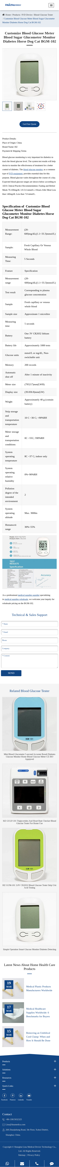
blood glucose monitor (33, 169)
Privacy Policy (33, 1155)
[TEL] (37, 1163)
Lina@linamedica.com (15, 1124)
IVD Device (27, 15)
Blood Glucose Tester (43, 15)
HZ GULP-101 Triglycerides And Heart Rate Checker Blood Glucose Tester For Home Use (29, 822)
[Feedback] (51, 1163)
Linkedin (21, 1100)
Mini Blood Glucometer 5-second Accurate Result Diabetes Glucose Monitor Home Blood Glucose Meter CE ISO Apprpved (29, 756)
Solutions (6, 1069)
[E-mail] (22, 1163)
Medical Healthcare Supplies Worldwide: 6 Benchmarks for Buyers (38, 1012)
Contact (7, 1114)
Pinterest (13, 1100)
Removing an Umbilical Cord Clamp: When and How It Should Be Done (38, 1037)
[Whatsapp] (7, 1163)
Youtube (29, 1100)
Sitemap (21, 1155)
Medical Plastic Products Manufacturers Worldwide (39, 988)
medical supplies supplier (29, 595)
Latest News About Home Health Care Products (29, 967)
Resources (6, 1078)
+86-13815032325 (14, 1119)
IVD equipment (16, 173)
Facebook (4, 1100)
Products (16, 15)
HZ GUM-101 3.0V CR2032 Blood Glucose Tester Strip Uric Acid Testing (29, 886)
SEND (11, 673)
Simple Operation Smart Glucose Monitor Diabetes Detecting (29, 949)
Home (8, 15)
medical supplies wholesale (16, 599)
